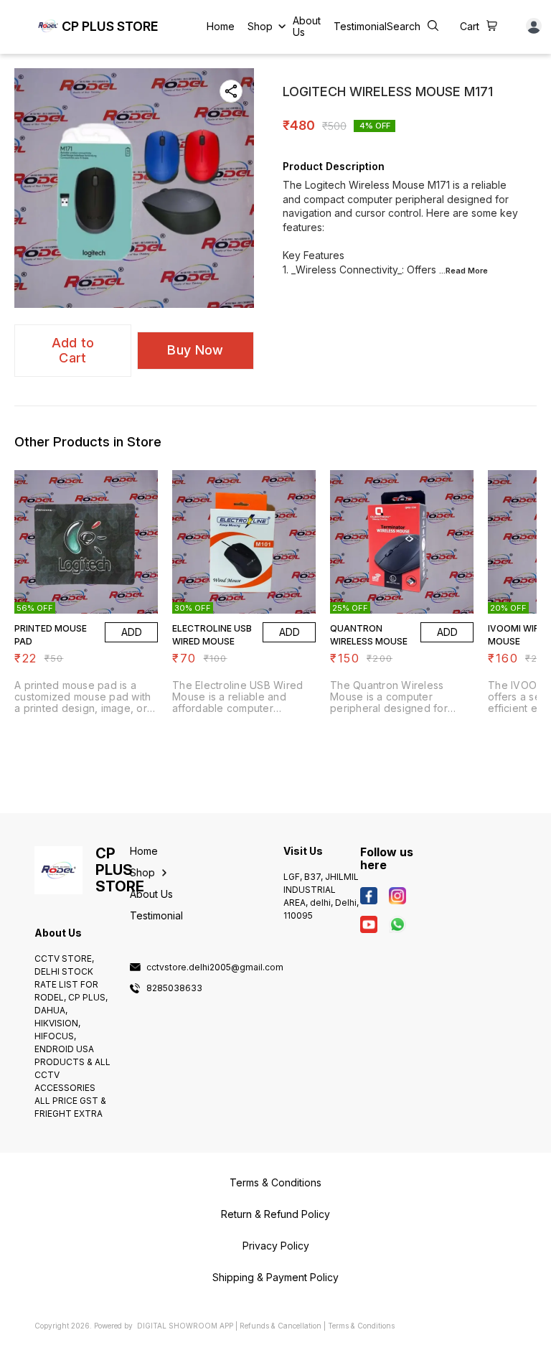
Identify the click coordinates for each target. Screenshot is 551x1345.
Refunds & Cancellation (280, 1325)
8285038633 (174, 988)
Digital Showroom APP (185, 1325)
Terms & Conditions (361, 1325)
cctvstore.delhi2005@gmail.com (214, 967)
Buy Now (195, 349)
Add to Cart (73, 350)
